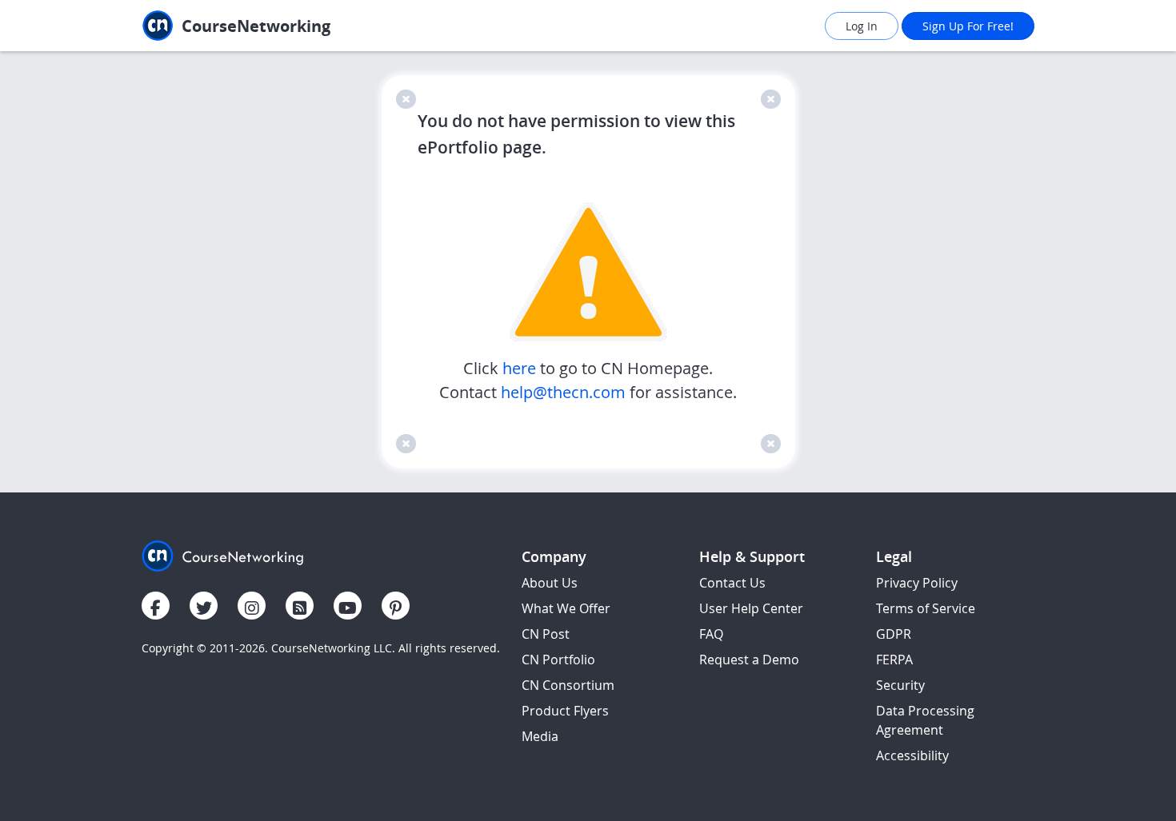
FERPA (894, 659)
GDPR (893, 634)
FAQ (711, 634)
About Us (550, 583)
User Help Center (751, 608)
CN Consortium (568, 685)
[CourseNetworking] (223, 554)
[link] (272, 26)
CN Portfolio (558, 659)
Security (900, 685)
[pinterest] (396, 606)
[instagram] (252, 606)
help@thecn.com (563, 392)
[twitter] (204, 606)
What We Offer (566, 608)
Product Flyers (565, 710)
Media (540, 736)
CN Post (546, 634)
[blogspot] (300, 606)
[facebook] (156, 606)
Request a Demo (749, 659)
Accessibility (912, 755)
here (521, 368)
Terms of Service (925, 608)
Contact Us (732, 583)
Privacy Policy (917, 583)
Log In (862, 26)
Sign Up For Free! (968, 26)
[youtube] (348, 606)
